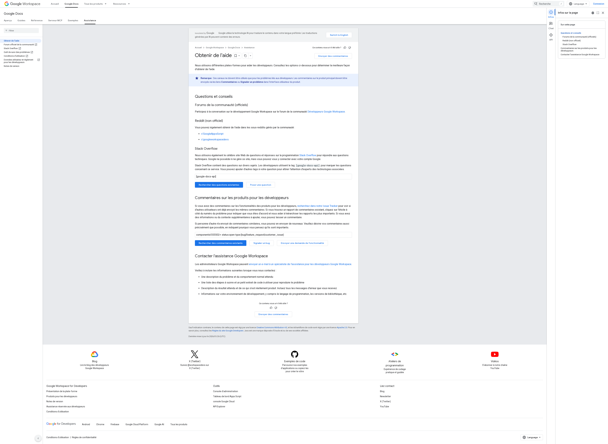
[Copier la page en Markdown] (245, 55)
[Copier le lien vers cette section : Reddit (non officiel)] (226, 121)
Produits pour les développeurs (61, 396)
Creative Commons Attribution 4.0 (271, 327)
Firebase (115, 424)
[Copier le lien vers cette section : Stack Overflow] (221, 149)
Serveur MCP (55, 20)
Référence (37, 20)
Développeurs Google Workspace (326, 111)
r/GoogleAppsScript (212, 133)
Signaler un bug (261, 243)
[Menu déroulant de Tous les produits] (106, 4)
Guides (21, 20)
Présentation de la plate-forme (61, 391)
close (603, 13)
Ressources (119, 3)
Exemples (73, 20)
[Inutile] (349, 47)
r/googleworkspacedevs (215, 139)
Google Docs (71, 3)
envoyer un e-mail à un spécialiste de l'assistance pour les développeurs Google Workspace (300, 264)
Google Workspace (215, 47)
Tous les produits (93, 3)
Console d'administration (225, 391)
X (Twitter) (385, 401)
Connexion (598, 4)
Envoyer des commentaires (333, 56)
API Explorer (219, 406)
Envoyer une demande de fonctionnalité (302, 243)
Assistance (90, 20)
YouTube (384, 406)
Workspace (31, 4)
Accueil (55, 3)
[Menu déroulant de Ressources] (130, 4)
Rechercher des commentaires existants (221, 243)
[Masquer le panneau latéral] (38, 438)
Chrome (100, 424)
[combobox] (548, 4)
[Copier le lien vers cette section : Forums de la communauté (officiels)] (251, 105)
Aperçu (8, 20)
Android (86, 424)
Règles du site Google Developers (227, 330)
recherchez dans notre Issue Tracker (317, 205)
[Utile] (344, 47)
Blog (382, 391)
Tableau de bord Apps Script (227, 396)
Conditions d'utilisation (57, 411)
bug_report (593, 13)
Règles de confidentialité (84, 437)
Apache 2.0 (342, 327)
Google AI (159, 424)
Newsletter (385, 396)
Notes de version (54, 401)
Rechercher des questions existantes (219, 184)
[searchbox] (21, 30)
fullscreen (598, 13)
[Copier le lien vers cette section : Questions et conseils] (236, 97)
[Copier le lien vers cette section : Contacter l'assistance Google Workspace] (271, 256)
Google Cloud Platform (137, 424)
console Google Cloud (223, 401)
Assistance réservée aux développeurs (65, 406)
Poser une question (260, 184)
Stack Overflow (307, 155)
